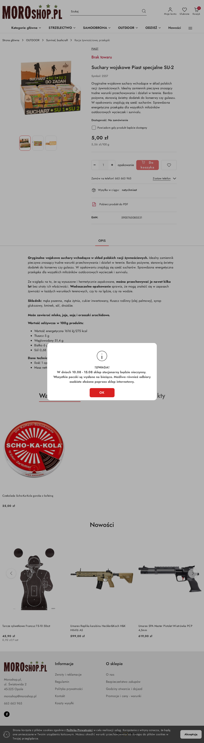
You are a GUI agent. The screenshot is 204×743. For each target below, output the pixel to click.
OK (102, 392)
